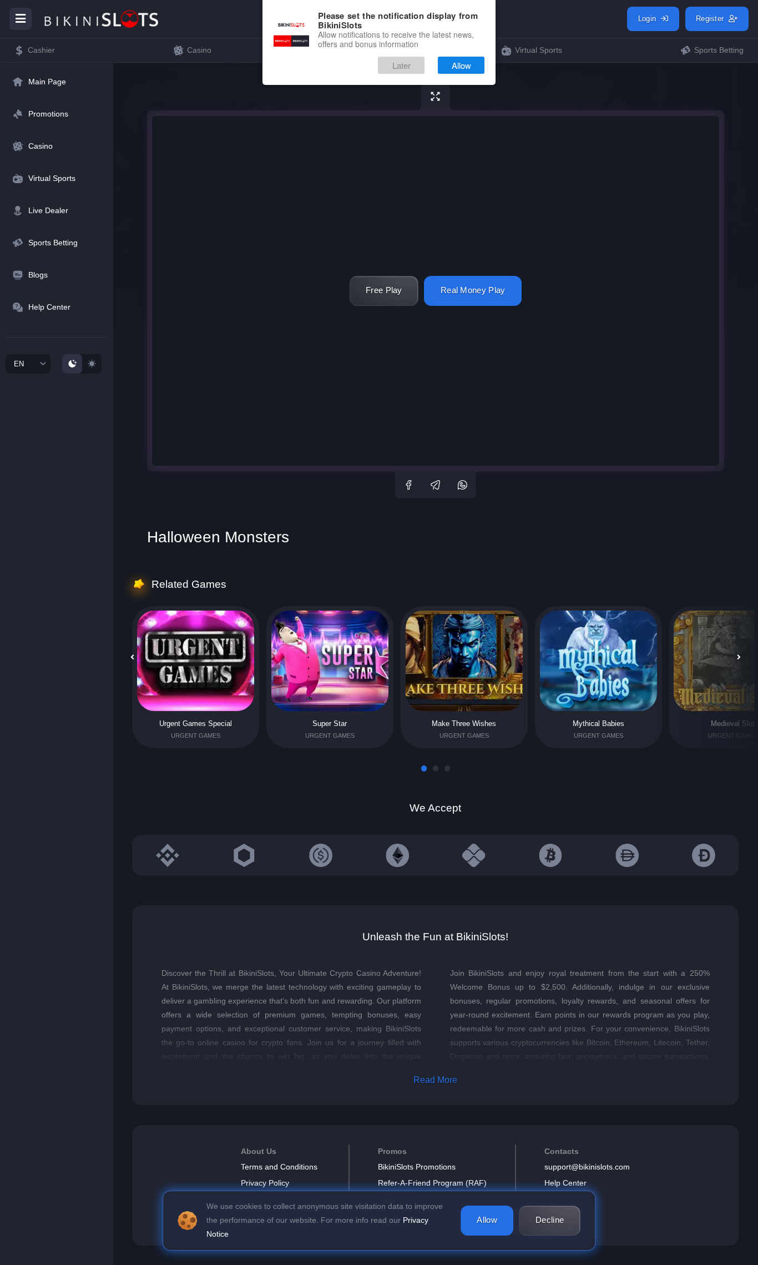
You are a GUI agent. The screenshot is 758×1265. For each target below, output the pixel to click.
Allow (461, 65)
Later (401, 65)
